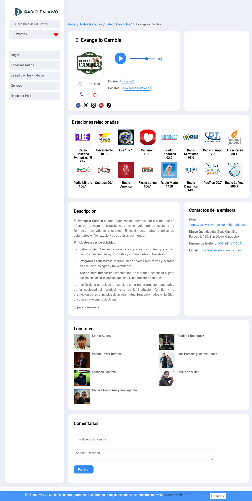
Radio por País (21, 96)
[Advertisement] (158, 10)
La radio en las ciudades (28, 75)
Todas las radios (22, 65)
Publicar (83, 469)
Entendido (218, 496)
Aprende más (173, 495)
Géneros (16, 85)
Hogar (15, 55)
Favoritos (20, 34)
